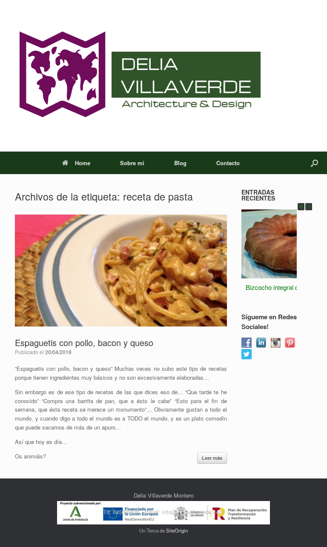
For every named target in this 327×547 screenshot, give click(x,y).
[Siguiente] (308, 206)
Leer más (212, 458)
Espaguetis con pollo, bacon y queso (84, 342)
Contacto (228, 163)
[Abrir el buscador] (314, 163)
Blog (180, 163)
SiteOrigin (177, 530)
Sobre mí (132, 163)
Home (82, 163)
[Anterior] (301, 206)
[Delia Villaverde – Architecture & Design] (138, 75)
